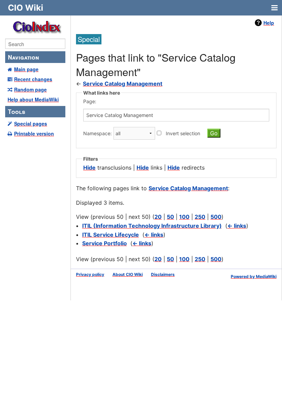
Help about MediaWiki (33, 99)
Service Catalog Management (122, 83)
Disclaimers (163, 274)
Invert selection (183, 133)
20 (158, 216)
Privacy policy (90, 274)
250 (200, 216)
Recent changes (33, 79)
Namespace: (97, 133)
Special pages (30, 123)
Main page (26, 69)
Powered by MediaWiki (253, 276)
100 (184, 216)
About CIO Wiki (127, 274)
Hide (89, 167)
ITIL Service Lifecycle (110, 234)
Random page (30, 89)
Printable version (34, 133)
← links (236, 225)
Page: (89, 101)
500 (215, 216)
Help (268, 22)
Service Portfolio (104, 243)
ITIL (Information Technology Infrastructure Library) (152, 225)
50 (170, 216)
